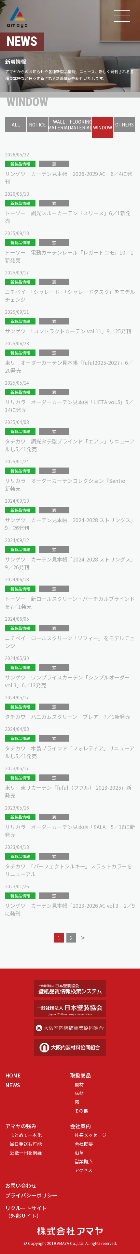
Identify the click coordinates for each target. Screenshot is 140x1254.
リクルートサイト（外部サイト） (26, 1212)
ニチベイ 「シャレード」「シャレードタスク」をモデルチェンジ (70, 295)
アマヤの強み (20, 1126)
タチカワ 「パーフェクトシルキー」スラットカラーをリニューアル (68, 870)
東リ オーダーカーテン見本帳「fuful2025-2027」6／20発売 (69, 366)
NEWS (12, 1085)
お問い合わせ (20, 1185)
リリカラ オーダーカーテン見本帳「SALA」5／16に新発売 (70, 830)
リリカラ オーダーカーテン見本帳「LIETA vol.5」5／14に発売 (69, 406)
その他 (81, 1110)
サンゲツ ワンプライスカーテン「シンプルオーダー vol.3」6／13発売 (67, 681)
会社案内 (80, 1126)
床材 (79, 1093)
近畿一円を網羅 (26, 1152)
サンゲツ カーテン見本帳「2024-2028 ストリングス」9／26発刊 (69, 524)
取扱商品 (80, 1075)
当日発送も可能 (26, 1144)
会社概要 (84, 1144)
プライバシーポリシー (31, 1195)
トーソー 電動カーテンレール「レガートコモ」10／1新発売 (69, 256)
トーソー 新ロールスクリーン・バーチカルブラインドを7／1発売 (70, 602)
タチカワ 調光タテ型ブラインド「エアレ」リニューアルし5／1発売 (70, 445)
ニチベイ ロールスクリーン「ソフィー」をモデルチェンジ (70, 642)
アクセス (83, 1170)
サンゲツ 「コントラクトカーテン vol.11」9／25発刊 (68, 331)
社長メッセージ (90, 1135)
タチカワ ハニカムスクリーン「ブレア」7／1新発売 (67, 716)
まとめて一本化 (26, 1135)
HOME (13, 1075)
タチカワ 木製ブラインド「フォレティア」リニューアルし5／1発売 (69, 752)
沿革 (79, 1152)
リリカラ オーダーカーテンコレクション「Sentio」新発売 (68, 484)
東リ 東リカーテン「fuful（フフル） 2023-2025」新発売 (68, 791)
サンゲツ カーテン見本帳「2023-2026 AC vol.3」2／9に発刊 (70, 909)
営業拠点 (84, 1161)
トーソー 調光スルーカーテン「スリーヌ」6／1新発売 (68, 217)
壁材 (79, 1084)
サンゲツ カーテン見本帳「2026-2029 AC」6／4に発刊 (68, 177)
